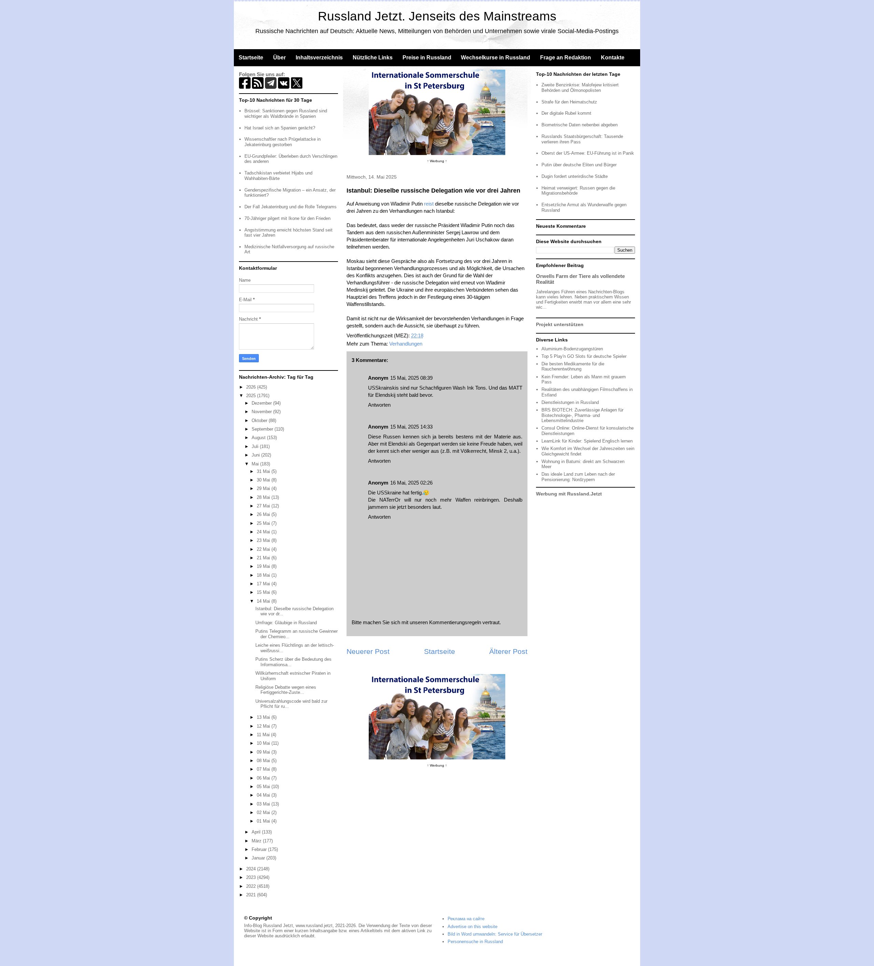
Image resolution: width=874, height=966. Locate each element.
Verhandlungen (405, 344)
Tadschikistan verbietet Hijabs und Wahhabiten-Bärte (278, 175)
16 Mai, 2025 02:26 (411, 483)
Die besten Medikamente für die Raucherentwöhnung (572, 366)
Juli (256, 446)
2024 (251, 868)
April (257, 832)
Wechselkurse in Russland (495, 57)
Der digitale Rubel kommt (566, 113)
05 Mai (264, 786)
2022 (251, 886)
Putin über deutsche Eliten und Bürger (579, 164)
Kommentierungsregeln (455, 622)
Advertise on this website (472, 926)
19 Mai (264, 566)
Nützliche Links (373, 57)
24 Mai (264, 531)
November (262, 411)
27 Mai (264, 505)
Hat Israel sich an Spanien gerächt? (279, 127)
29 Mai (264, 488)
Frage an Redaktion (565, 57)
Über (279, 57)
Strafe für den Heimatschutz (569, 101)
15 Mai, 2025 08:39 (411, 378)
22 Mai (264, 549)
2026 (251, 387)
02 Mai (264, 812)
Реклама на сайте (466, 918)
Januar (259, 857)
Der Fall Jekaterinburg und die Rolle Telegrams (290, 206)
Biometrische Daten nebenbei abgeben (579, 124)
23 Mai (264, 540)
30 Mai (264, 479)
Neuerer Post (368, 651)
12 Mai (264, 726)
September (263, 429)
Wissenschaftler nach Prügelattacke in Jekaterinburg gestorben (282, 142)
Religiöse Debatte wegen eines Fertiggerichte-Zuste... (285, 690)
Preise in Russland (427, 57)
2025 (251, 395)
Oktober (260, 420)
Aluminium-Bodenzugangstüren (572, 348)
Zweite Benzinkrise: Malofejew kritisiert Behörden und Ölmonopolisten (580, 87)
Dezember (262, 403)
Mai (256, 463)
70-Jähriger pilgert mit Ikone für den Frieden (287, 218)
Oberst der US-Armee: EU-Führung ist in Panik (587, 153)
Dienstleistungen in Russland (570, 402)
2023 (251, 877)
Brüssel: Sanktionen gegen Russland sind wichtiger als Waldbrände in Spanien (285, 113)
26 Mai (264, 514)
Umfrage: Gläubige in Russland (286, 622)
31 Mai (264, 471)
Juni (256, 455)
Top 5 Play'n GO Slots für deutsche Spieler (583, 356)
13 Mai (264, 717)
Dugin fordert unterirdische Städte (574, 176)
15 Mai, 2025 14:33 (411, 427)
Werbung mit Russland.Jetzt (569, 493)
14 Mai (264, 601)
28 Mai (264, 497)
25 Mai (264, 523)
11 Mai (264, 734)
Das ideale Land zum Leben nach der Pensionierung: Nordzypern (578, 477)
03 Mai (264, 804)
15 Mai (264, 592)
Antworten (379, 405)
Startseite (251, 57)
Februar (260, 849)
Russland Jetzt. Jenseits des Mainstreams (437, 16)
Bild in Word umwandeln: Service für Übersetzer (495, 934)
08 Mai (264, 760)
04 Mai (264, 795)
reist (429, 204)
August (259, 437)
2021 (251, 894)
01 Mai (264, 821)
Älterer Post (508, 651)
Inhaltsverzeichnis (319, 57)
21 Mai (264, 557)
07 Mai (264, 769)
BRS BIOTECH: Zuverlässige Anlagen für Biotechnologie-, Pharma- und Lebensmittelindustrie (582, 415)
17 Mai (264, 583)
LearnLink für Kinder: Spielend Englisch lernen (587, 441)
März (257, 840)
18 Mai (264, 575)
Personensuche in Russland (475, 941)
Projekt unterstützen (559, 324)
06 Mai (264, 778)
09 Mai (264, 752)
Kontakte (612, 57)
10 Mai (264, 743)
